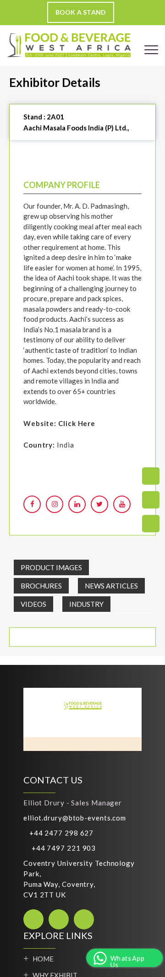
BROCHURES (41, 586)
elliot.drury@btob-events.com (74, 818)
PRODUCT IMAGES (51, 567)
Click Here (76, 423)
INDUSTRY (86, 604)
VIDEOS (33, 604)
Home (43, 959)
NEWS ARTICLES (111, 586)
